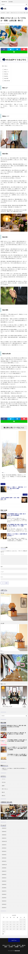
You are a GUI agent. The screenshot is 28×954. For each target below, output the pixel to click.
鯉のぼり (3, 795)
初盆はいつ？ (6, 71)
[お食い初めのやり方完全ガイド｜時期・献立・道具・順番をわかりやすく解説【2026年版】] (4, 735)
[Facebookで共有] (4, 49)
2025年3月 (4, 858)
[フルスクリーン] (25, 818)
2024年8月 (4, 867)
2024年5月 (4, 877)
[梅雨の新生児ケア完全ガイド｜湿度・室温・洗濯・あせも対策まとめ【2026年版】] (4, 728)
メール (2, 571)
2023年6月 (4, 894)
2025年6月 (4, 848)
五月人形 (3, 782)
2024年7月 (4, 871)
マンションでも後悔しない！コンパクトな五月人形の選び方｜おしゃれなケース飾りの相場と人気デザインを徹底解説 (17, 748)
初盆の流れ (5, 73)
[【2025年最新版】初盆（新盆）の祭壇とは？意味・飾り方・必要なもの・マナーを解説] (4, 527)
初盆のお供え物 (6, 80)
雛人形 (3, 792)
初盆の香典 (5, 78)
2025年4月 (4, 854)
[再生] (2, 818)
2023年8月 (4, 887)
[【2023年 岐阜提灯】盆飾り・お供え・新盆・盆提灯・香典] (24, 500)
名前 (2, 566)
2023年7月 (4, 891)
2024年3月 (4, 884)
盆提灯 (8, 23)
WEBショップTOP (6, 945)
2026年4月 (4, 831)
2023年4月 (4, 897)
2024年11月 (4, 864)
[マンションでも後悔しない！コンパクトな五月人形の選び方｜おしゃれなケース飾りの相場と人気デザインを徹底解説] (4, 749)
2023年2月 (4, 904)
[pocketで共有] (24, 49)
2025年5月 (4, 851)
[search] (26, 4)
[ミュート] (23, 818)
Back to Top (14, 940)
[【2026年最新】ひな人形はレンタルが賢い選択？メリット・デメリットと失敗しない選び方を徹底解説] (4, 757)
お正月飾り (11, 946)
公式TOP (22, 946)
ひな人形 (13, 945)
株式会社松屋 (17, 950)
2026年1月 (4, 838)
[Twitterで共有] (10, 49)
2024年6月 (4, 874)
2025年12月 (4, 841)
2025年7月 (4, 844)
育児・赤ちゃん (5, 788)
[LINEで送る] (14, 52)
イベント (3, 779)
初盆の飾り (5, 76)
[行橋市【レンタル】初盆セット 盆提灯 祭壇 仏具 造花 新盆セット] (4, 536)
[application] (14, 812)
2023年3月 (4, 901)
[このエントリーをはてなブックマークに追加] (17, 49)
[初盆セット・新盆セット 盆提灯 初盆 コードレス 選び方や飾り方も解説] (4, 489)
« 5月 (3, 933)
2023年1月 (4, 907)
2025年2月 (4, 861)
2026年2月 (4, 834)
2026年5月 (4, 828)
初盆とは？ (5, 69)
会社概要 (16, 946)
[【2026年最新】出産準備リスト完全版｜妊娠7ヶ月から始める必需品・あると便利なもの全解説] (4, 742)
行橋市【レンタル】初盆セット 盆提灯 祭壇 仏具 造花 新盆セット (14, 768)
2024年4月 (4, 881)
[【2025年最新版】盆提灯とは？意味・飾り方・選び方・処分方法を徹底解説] (4, 516)
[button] (14, 812)
